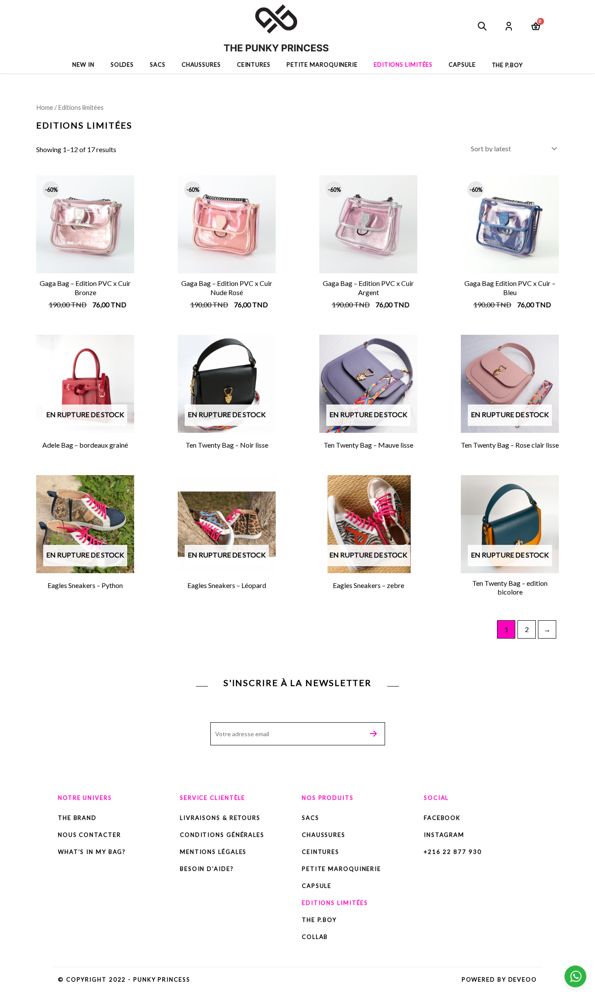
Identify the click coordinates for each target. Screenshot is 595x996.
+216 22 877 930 (453, 851)
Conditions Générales (222, 834)
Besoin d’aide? (207, 868)
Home (44, 107)
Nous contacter (89, 834)
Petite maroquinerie (322, 64)
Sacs (158, 64)
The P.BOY (319, 919)
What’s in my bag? (92, 851)
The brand (78, 817)
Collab (315, 936)
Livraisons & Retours (220, 817)
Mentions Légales (213, 851)
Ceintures (253, 64)
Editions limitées (403, 64)
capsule (462, 64)
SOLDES (122, 64)
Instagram (444, 834)
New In (83, 64)
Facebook (442, 817)
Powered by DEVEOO (499, 979)
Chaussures (201, 64)
